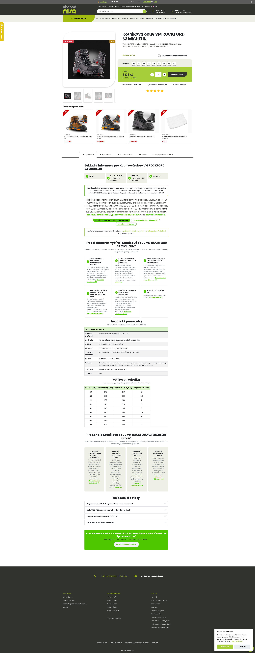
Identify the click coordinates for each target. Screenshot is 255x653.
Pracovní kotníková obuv (120, 19)
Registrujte (103, 2)
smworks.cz (130, 650)
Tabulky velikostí (113, 7)
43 (154, 63)
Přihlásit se (160, 10)
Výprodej (154, 597)
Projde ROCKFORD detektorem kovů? (102, 516)
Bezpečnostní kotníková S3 (94, 482)
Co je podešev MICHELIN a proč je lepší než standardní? (110, 504)
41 (144, 63)
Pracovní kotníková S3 (137, 19)
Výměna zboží (155, 614)
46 (169, 63)
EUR (155, 7)
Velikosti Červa (112, 607)
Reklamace (154, 607)
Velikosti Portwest (113, 611)
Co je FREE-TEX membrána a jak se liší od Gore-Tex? (108, 510)
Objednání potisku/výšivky (160, 628)
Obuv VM (118, 282)
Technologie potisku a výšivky (161, 624)
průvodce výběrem (156, 214)
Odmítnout (242, 646)
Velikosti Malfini (112, 597)
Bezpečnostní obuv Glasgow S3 (145, 220)
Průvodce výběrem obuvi (123, 313)
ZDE (155, 2)
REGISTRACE (147, 2)
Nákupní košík (180, 10)
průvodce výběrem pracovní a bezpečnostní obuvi (144, 231)
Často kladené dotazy (158, 617)
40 (139, 63)
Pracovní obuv (105, 19)
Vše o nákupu (102, 7)
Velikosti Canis (112, 600)
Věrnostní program (157, 611)
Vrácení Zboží (155, 604)
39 (134, 63)
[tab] (88, 154)
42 (149, 63)
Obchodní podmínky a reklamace (132, 7)
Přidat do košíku (177, 75)
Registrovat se (161, 12)
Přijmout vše (225, 646)
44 (159, 63)
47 (174, 63)
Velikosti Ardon (112, 604)
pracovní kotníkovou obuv (126, 214)
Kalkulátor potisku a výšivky (160, 621)
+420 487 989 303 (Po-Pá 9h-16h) (114, 576)
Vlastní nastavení (237, 641)
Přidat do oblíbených (158, 85)
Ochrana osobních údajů (159, 600)
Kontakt (147, 7)
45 (164, 63)
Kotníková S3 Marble (126, 224)
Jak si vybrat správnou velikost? (100, 522)
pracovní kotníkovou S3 (99, 214)
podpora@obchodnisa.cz (152, 576)
